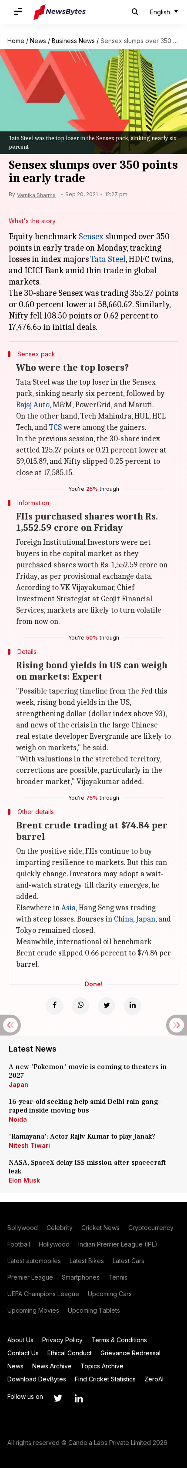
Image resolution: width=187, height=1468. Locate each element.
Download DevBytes (36, 1379)
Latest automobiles (34, 1260)
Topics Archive (102, 1366)
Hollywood (54, 1244)
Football (18, 1244)
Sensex (91, 236)
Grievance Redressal (130, 1353)
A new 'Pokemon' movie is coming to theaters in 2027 (88, 1071)
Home (15, 40)
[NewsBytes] (59, 12)
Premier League (30, 1277)
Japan (145, 919)
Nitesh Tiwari (29, 1145)
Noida (18, 1119)
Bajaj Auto (33, 404)
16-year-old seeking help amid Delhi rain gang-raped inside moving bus (85, 1106)
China (123, 919)
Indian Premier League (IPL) (117, 1244)
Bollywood (22, 1227)
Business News (73, 40)
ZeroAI (154, 1379)
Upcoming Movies (33, 1310)
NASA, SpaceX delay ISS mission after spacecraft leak (87, 1167)
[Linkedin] (132, 1006)
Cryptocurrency (151, 1227)
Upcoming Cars (110, 1293)
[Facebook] (54, 1006)
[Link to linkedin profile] (78, 1398)
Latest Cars (128, 1260)
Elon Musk (24, 1180)
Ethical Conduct (69, 1353)
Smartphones (81, 1277)
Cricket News (100, 1227)
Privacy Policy (62, 1340)
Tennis (117, 1277)
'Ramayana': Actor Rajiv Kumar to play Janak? (82, 1136)
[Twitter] (106, 1006)
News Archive (52, 1366)
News (38, 40)
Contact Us (23, 1353)
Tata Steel (108, 259)
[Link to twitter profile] (57, 1398)
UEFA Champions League (43, 1293)
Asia (68, 907)
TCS (55, 427)
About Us (20, 1340)
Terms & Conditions (119, 1340)
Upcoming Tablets (94, 1310)
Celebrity (60, 1227)
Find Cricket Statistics (105, 1379)
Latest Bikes (87, 1260)
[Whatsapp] (80, 1006)
